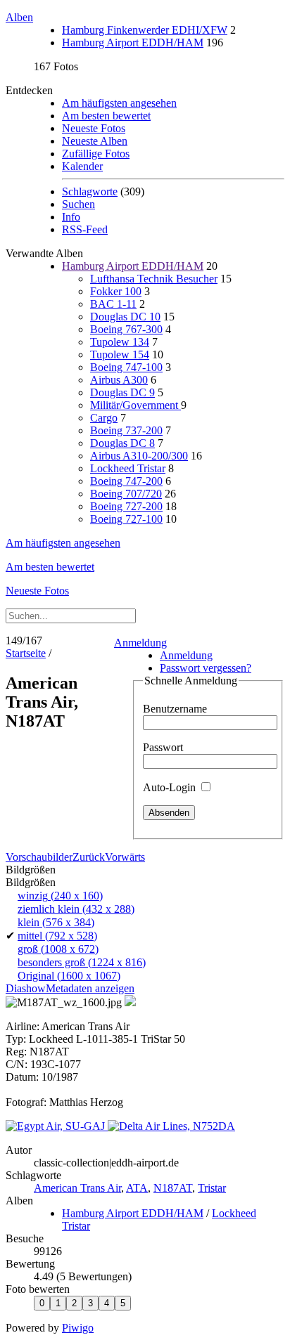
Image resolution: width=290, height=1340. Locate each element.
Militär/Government (135, 405)
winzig (60, 896)
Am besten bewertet (106, 116)
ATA (137, 1188)
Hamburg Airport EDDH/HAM (132, 42)
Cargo (104, 418)
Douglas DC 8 (122, 443)
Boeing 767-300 (126, 329)
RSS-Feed (85, 229)
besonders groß (82, 962)
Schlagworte (90, 191)
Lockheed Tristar (127, 468)
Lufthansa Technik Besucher (154, 279)
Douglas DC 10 (125, 317)
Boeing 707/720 (126, 494)
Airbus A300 (119, 380)
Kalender (82, 166)
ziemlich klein (76, 909)
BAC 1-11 (113, 304)
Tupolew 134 (119, 342)
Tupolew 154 (119, 354)
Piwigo (78, 1328)
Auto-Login (170, 787)
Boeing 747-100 (126, 367)
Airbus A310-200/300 (139, 456)
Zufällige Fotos (96, 154)
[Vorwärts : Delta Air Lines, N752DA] (171, 1126)
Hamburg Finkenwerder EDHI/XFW (144, 30)
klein (56, 922)
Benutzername (175, 709)
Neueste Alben (94, 141)
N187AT (172, 1188)
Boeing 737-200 (126, 430)
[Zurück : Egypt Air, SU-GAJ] (57, 1126)
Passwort (163, 747)
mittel (57, 936)
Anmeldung (140, 643)
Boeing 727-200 (126, 506)
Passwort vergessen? (205, 668)
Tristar (212, 1188)
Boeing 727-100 (126, 519)
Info (71, 217)
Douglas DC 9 (122, 392)
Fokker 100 (115, 291)
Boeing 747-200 (126, 481)
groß (58, 949)
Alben (19, 17)
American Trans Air (77, 1188)
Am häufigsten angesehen (119, 103)
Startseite (26, 653)
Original (69, 976)
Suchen (78, 204)
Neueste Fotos (93, 128)
